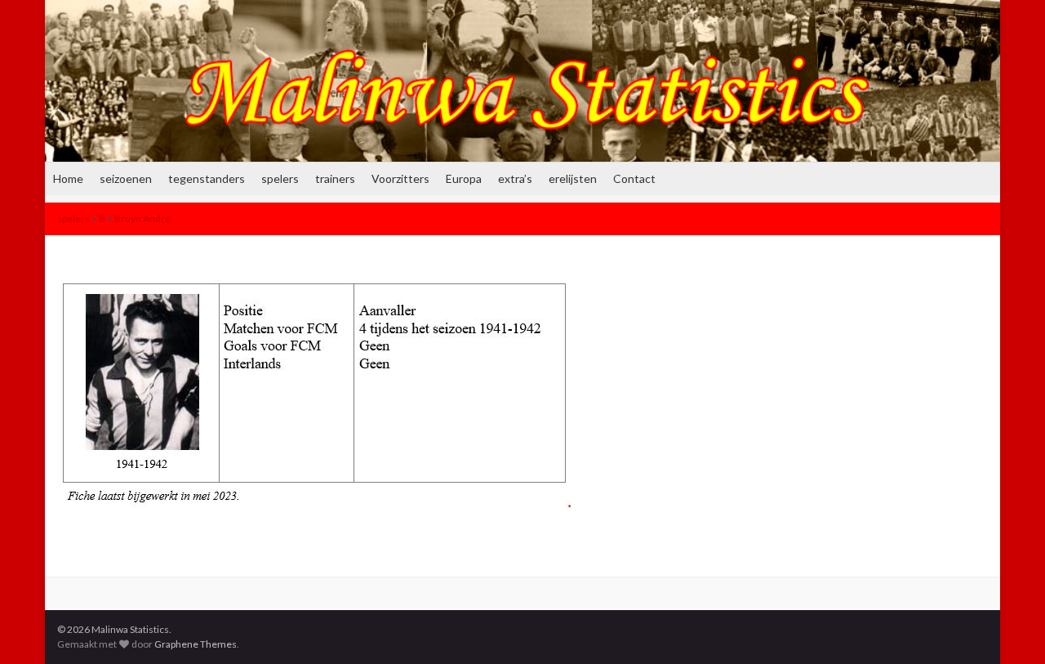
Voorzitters (400, 178)
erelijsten (573, 178)
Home (68, 178)
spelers (280, 178)
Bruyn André (142, 218)
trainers (335, 178)
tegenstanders (206, 178)
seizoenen (126, 178)
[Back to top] (1008, 627)
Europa (464, 178)
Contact (634, 178)
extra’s (515, 178)
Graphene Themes (195, 644)
